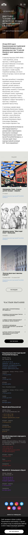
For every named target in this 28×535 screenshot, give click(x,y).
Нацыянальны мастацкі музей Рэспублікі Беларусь (13, 354)
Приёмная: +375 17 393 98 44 (10, 363)
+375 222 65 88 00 (7, 477)
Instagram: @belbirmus (8, 480)
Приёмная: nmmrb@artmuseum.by (11, 365)
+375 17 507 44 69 (7, 446)
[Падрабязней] (14, 181)
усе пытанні (14, 341)
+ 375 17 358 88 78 (7, 416)
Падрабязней (7, 197)
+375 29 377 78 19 (7, 362)
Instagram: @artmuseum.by (9, 367)
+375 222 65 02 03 (7, 479)
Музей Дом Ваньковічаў (11, 407)
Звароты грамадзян (14, 514)
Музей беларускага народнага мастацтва (14, 437)
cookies (18, 519)
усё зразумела (14, 531)
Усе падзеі (14, 289)
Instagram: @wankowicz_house (10, 417)
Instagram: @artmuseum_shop (10, 368)
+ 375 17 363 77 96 (7, 414)
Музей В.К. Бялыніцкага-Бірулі (14, 470)
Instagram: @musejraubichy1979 (11, 450)
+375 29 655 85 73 (7, 448)
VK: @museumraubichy (8, 451)
